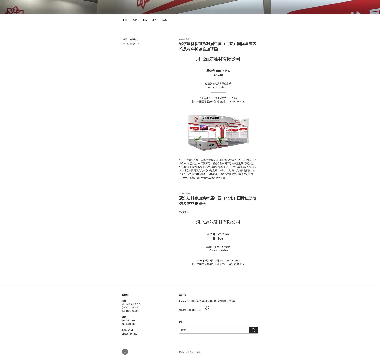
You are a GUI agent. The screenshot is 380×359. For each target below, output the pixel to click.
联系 (164, 19)
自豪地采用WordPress (189, 351)
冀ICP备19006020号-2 (189, 309)
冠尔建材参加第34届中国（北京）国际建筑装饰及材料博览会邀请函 (217, 46)
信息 (144, 19)
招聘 (154, 19)
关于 (135, 19)
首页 (125, 19)
